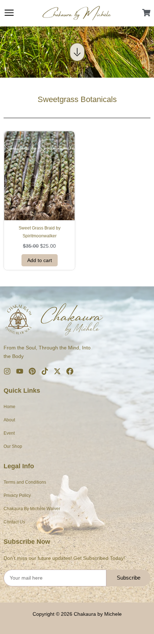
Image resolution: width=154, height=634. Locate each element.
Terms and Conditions (25, 482)
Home (9, 406)
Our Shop (13, 446)
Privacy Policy (17, 495)
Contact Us (14, 521)
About (9, 419)
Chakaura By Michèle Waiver (32, 508)
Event (9, 433)
